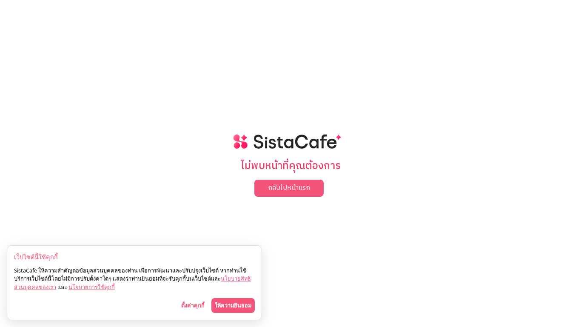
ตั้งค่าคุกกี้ (193, 305)
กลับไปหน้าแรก (289, 188)
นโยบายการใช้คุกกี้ (91, 287)
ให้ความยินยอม (233, 305)
